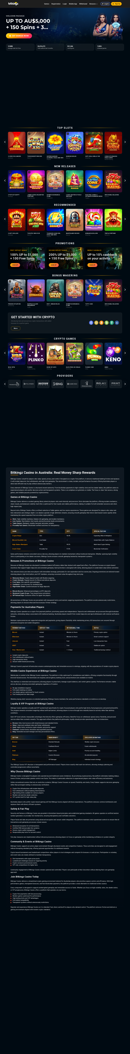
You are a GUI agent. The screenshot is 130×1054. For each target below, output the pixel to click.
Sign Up (117, 4)
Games (46, 4)
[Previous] (5, 142)
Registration (55, 4)
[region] (65, 146)
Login (65, 4)
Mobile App (73, 4)
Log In (106, 4)
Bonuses (92, 4)
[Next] (125, 142)
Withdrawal (83, 4)
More (16, 328)
